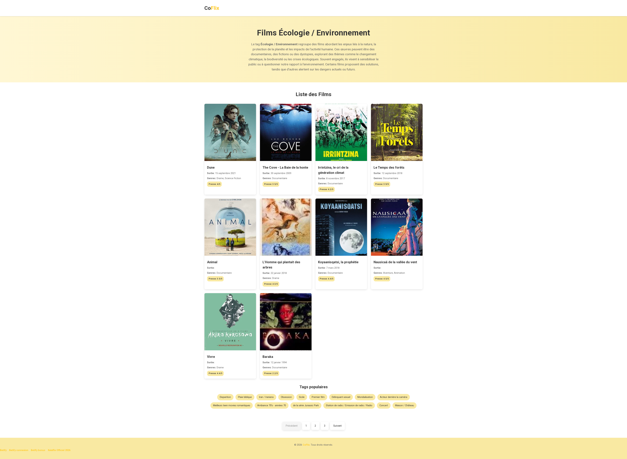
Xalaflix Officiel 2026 (59, 450)
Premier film (318, 397)
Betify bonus (38, 450)
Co (211, 8)
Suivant (337, 425)
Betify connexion (18, 450)
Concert (383, 405)
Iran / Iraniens (266, 397)
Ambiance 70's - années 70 (271, 405)
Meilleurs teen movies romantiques (231, 405)
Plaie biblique (245, 397)
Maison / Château (404, 405)
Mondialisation (365, 397)
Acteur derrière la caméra (393, 397)
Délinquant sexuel (341, 397)
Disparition (225, 397)
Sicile (302, 397)
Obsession (286, 397)
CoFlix (306, 444)
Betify (3, 450)
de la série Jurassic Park (306, 405)
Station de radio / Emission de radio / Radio (349, 405)
